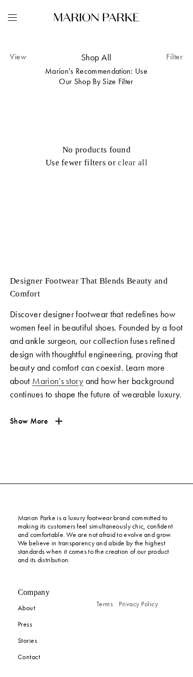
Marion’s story (57, 381)
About (27, 608)
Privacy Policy (138, 604)
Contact (29, 657)
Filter (174, 56)
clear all (132, 162)
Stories (28, 640)
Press (25, 624)
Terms (104, 604)
